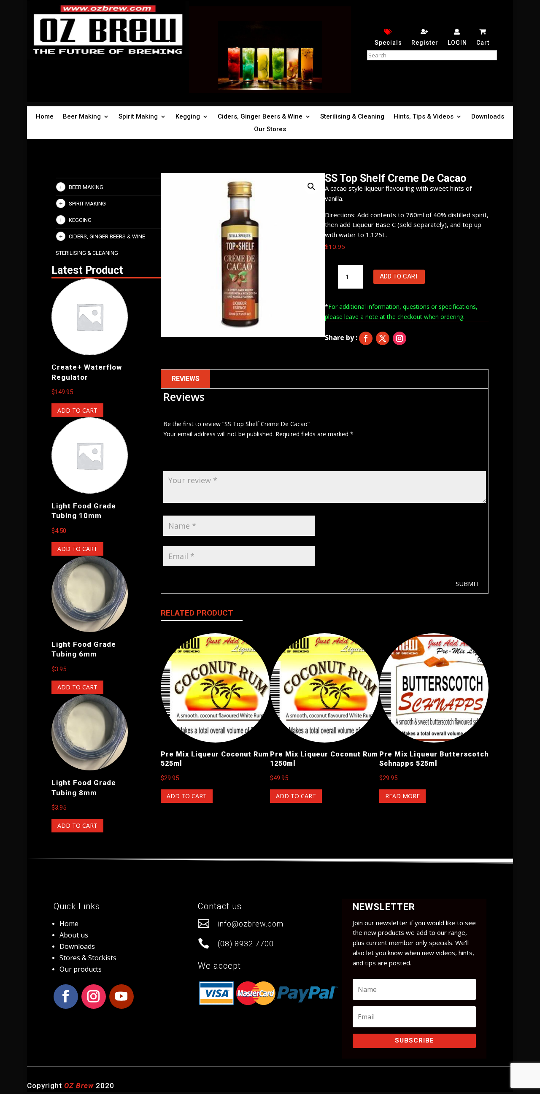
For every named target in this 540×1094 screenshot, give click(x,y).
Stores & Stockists (87, 957)
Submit (468, 583)
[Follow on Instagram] (399, 338)
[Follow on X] (382, 338)
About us (73, 935)
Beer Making (82, 116)
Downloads (487, 116)
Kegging (188, 116)
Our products (80, 969)
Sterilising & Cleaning (352, 116)
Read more (402, 796)
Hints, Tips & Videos (424, 116)
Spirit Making (138, 116)
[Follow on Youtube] (121, 996)
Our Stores (270, 129)
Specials (388, 42)
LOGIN (457, 42)
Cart (482, 42)
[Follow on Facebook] (366, 338)
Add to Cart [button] (77, 410)
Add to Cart (399, 276)
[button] (311, 186)
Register (424, 42)
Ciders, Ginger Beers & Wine (260, 116)
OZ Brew (79, 1085)
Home (45, 116)
